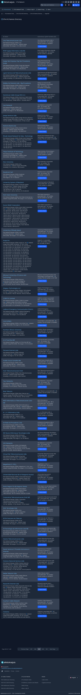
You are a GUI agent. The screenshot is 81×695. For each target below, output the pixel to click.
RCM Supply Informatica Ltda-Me (14, 51)
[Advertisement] (30, 27)
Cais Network (7, 105)
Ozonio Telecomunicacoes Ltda (13, 539)
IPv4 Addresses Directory (7, 680)
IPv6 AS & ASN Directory (7, 688)
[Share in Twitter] (71, 2)
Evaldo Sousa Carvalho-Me (12, 361)
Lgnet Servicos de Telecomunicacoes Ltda (17, 73)
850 (43, 649)
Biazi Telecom (7, 391)
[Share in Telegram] (76, 2)
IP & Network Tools (9, 13)
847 (31, 649)
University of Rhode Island (12, 230)
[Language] (70, 5)
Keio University (8, 162)
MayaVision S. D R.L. (10, 464)
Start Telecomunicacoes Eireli (13, 371)
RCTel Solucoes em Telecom (12, 518)
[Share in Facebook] (66, 2)
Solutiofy (23, 693)
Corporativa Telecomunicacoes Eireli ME (16, 497)
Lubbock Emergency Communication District (18, 309)
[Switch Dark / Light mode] (65, 5)
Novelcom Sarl (8, 172)
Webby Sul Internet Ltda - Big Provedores (17, 83)
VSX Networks (8, 443)
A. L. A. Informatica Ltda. (11, 412)
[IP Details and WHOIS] (61, 5)
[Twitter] (2, 671)
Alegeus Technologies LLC (11, 288)
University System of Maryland (13, 182)
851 (47, 649)
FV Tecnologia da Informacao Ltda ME (15, 529)
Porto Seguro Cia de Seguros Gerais (15, 486)
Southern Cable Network (11, 601)
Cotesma (6, 612)
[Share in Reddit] (79, 2)
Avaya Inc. (6, 240)
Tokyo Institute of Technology (13, 152)
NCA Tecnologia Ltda (10, 508)
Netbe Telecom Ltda (10, 573)
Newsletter (7, 671)
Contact (17, 671)
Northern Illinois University (12, 330)
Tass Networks (8, 381)
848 (35, 649)
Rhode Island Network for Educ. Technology (18, 136)
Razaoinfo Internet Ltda (11, 584)
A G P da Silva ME (9, 340)
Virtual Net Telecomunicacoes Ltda (14, 454)
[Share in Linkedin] (73, 2)
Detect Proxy (41, 9)
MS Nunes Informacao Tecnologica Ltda (16, 433)
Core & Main (7, 321)
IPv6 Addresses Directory (7, 685)
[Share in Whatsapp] (68, 2)
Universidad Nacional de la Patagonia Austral (18, 475)
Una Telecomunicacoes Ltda (12, 41)
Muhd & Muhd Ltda (9, 126)
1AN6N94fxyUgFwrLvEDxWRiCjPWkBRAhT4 (11, 668)
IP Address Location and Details (30, 682)
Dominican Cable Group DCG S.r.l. (14, 95)
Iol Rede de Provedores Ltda (12, 423)
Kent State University (10, 195)
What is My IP (30, 9)
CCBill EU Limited (9, 298)
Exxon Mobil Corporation (11, 205)
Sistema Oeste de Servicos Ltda (13, 561)
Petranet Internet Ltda (10, 350)
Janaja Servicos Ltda (9, 115)
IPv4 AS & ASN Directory (22, 13)
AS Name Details (42, 46)
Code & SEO (45, 680)
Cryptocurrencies (46, 682)
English (74, 677)
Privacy (12, 671)
